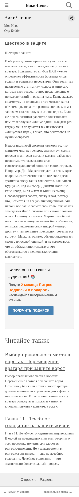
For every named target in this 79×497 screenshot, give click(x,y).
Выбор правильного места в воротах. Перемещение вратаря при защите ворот (37, 361)
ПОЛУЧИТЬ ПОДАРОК (31, 310)
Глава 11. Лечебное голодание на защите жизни (37, 422)
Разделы (46, 479)
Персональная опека (55, 491)
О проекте (28, 479)
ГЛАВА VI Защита (18, 491)
